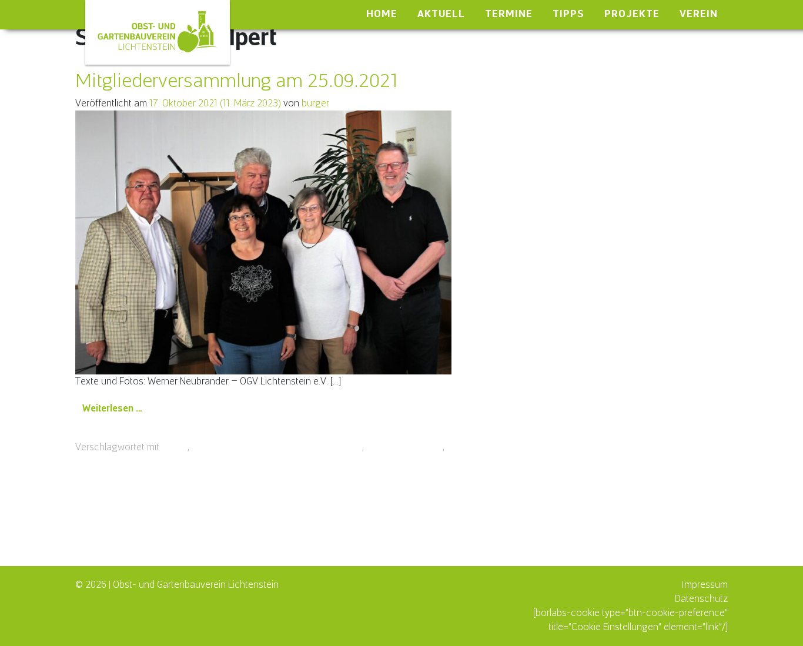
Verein (699, 13)
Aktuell (441, 13)
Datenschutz (701, 598)
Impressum (704, 584)
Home (381, 13)
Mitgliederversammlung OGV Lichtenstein (277, 447)
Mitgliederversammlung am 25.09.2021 (236, 80)
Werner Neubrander (487, 447)
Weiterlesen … (116, 408)
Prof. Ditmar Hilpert (404, 447)
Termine (509, 13)
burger (315, 103)
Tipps (568, 13)
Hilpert (175, 447)
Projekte (632, 13)
